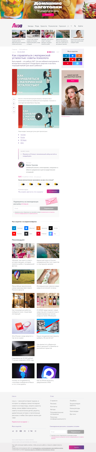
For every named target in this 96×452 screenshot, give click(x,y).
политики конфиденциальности (22, 213)
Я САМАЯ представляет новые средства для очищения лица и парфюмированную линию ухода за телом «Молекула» (48, 313)
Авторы (53, 409)
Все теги (73, 414)
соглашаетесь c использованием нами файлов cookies (48, 448)
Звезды (30, 26)
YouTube (23, 135)
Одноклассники (44, 228)
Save (14, 93)
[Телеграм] (66, 55)
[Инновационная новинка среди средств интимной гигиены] (48, 276)
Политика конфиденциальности (58, 418)
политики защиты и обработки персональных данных (40, 449)
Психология (52, 26)
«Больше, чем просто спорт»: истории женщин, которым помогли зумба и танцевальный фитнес (47, 42)
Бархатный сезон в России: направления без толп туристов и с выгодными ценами (62, 42)
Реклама (53, 404)
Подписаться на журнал (19, 422)
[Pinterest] (67, 63)
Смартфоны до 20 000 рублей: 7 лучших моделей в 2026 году (23, 359)
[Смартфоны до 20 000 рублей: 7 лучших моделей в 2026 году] (23, 348)
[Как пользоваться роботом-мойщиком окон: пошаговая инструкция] (23, 300)
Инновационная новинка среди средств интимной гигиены (48, 287)
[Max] (77, 63)
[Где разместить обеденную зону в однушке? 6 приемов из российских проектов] (48, 341)
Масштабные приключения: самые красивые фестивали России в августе (22, 288)
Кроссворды (74, 411)
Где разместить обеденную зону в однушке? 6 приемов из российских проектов (47, 346)
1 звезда (48, 52)
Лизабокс (73, 401)
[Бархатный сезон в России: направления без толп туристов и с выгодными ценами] (63, 34)
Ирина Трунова (32, 165)
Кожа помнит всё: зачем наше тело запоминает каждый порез (77, 41)
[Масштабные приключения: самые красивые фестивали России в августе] (23, 276)
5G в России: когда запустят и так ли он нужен (22, 337)
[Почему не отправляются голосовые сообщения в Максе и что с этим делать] (23, 370)
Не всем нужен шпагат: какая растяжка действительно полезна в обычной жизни (18, 42)
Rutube (23, 137)
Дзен (22, 143)
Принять (76, 447)
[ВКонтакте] (73, 55)
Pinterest (44, 233)
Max (55, 233)
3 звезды (51, 52)
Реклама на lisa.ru (66, 116)
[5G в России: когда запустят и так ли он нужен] (23, 326)
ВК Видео (23, 140)
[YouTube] (73, 59)
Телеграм (19, 228)
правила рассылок (33, 213)
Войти (80, 26)
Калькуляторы (75, 408)
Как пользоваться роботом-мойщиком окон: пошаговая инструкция (22, 312)
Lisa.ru (14, 52)
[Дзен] (79, 59)
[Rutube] (66, 59)
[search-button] (75, 26)
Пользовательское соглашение (56, 413)
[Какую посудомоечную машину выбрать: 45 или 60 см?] (48, 326)
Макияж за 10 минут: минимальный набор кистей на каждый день (40, 155)
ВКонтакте (32, 228)
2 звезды (49, 52)
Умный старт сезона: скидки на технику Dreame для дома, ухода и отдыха (33, 42)
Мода (37, 26)
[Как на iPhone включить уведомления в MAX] (48, 370)
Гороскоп (62, 26)
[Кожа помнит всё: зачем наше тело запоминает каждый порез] (77, 34)
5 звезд (54, 52)
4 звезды (52, 52)
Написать (54, 191)
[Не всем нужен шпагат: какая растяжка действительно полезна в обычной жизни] (19, 34)
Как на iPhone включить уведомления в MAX (45, 381)
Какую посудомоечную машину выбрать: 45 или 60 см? (48, 337)
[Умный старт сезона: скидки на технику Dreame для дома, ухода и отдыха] (33, 34)
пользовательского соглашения (47, 212)
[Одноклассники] (79, 55)
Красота (44, 26)
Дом (69, 26)
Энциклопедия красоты (75, 404)
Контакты (53, 406)
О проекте (53, 401)
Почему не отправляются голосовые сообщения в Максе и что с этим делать (23, 382)
